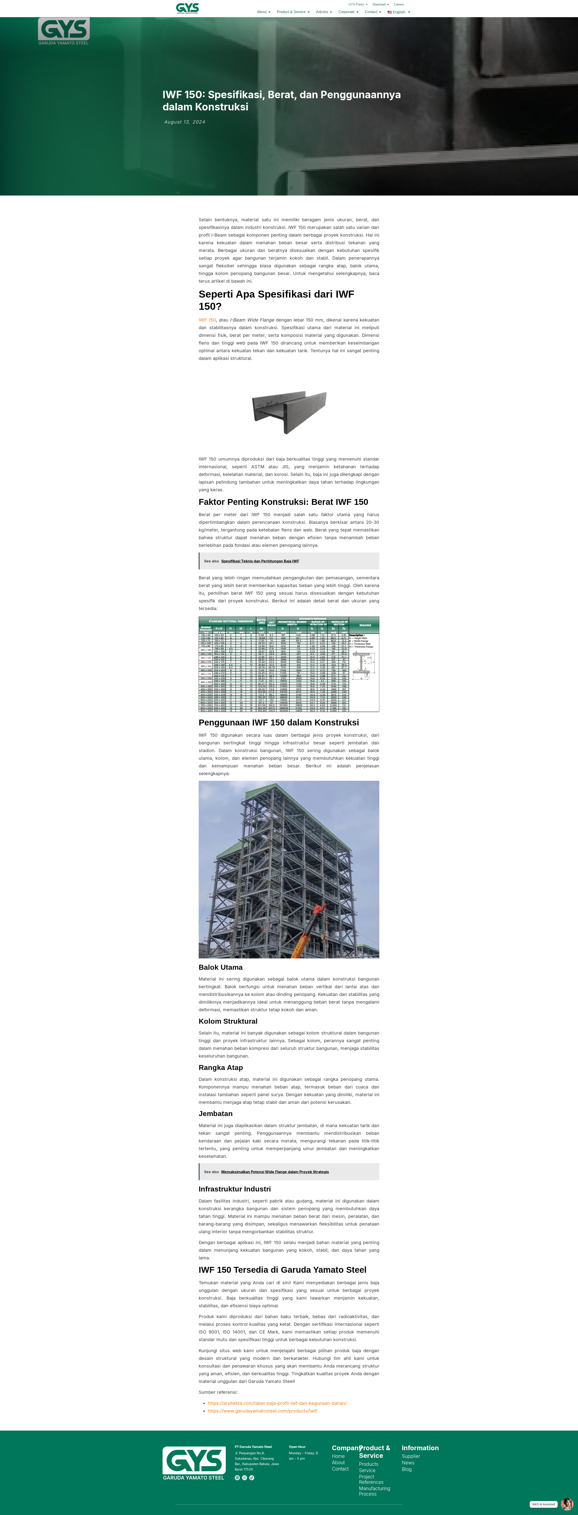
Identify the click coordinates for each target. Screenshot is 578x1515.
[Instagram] (244, 1477)
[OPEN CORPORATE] (357, 12)
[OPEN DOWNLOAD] (388, 4)
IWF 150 (207, 320)
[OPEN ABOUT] (269, 12)
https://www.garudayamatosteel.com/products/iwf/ (262, 1411)
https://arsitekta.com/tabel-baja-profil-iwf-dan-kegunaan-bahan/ (277, 1403)
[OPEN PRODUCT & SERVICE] (308, 12)
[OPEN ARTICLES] (331, 12)
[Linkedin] (237, 1477)
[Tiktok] (251, 1477)
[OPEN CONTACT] (380, 12)
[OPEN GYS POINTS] (366, 4)
